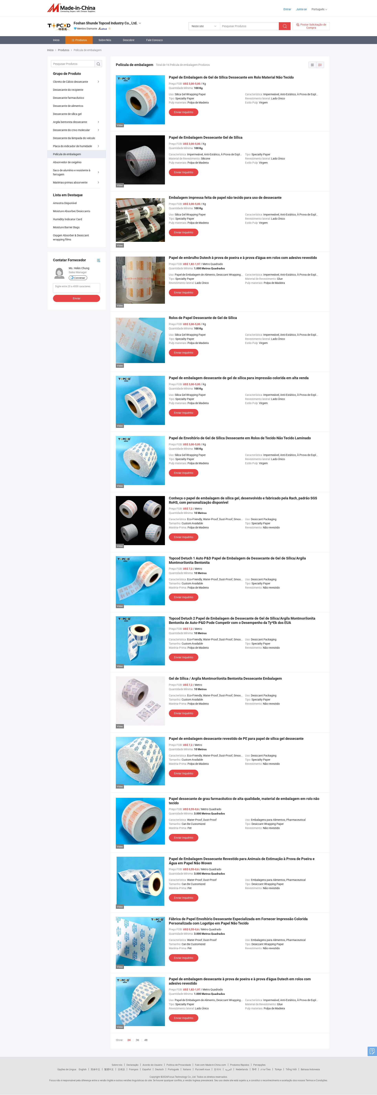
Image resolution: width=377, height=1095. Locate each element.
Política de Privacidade (179, 1064)
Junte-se (301, 9)
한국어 (217, 1069)
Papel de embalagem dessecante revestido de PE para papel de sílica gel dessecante (236, 738)
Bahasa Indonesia (310, 1069)
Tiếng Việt (291, 1069)
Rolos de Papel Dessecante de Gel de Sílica (203, 318)
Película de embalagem (67, 154)
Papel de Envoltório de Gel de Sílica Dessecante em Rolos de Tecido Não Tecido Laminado (240, 438)
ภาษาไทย (266, 1069)
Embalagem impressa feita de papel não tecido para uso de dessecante (225, 197)
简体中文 (95, 1069)
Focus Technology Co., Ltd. (182, 1076)
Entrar (287, 9)
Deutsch (159, 1069)
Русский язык (202, 1069)
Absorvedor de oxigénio (67, 162)
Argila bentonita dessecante (70, 122)
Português (173, 1069)
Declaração (132, 1064)
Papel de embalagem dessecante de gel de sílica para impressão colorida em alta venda (239, 378)
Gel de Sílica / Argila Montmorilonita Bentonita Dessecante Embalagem (225, 678)
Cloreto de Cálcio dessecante (70, 81)
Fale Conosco (154, 40)
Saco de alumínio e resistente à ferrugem (71, 172)
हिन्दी (254, 1069)
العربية (228, 1069)
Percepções (259, 1064)
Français (133, 1069)
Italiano (187, 1069)
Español (146, 1069)
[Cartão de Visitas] (98, 260)
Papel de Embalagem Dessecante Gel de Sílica (205, 137)
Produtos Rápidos (239, 1064)
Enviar (77, 298)
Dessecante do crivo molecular (71, 130)
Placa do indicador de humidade (72, 146)
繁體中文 (109, 1069)
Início (56, 40)
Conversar (79, 277)
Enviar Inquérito (183, 112)
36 (137, 1040)
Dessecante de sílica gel (67, 114)
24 (129, 1040)
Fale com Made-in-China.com (210, 1064)
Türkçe (278, 1069)
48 (145, 1040)
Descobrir (129, 40)
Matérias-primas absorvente (70, 182)
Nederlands (242, 1069)
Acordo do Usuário (152, 1064)
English (83, 1069)
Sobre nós (117, 1064)
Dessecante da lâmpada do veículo (74, 138)
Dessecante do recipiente (68, 90)
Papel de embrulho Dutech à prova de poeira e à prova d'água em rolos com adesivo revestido (243, 258)
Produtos (81, 40)
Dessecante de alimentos (68, 106)
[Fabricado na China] (72, 7)
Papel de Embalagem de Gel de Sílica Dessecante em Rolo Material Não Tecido (231, 77)
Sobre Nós (105, 40)
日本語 (121, 1069)
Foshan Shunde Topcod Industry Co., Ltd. (105, 23)
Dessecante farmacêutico (68, 98)
